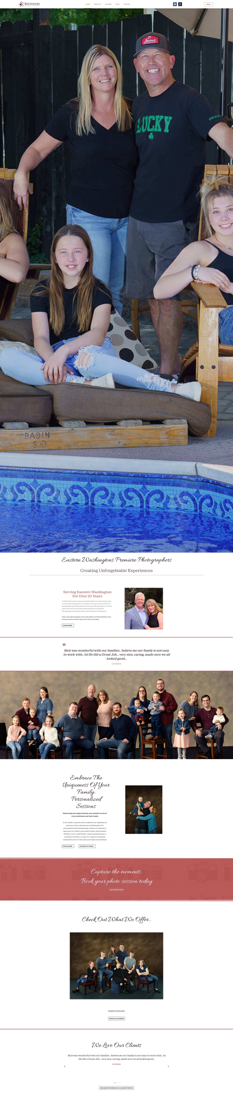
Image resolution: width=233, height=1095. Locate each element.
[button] (65, 1066)
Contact (127, 4)
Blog (118, 4)
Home (88, 4)
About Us (97, 4)
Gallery (108, 4)
